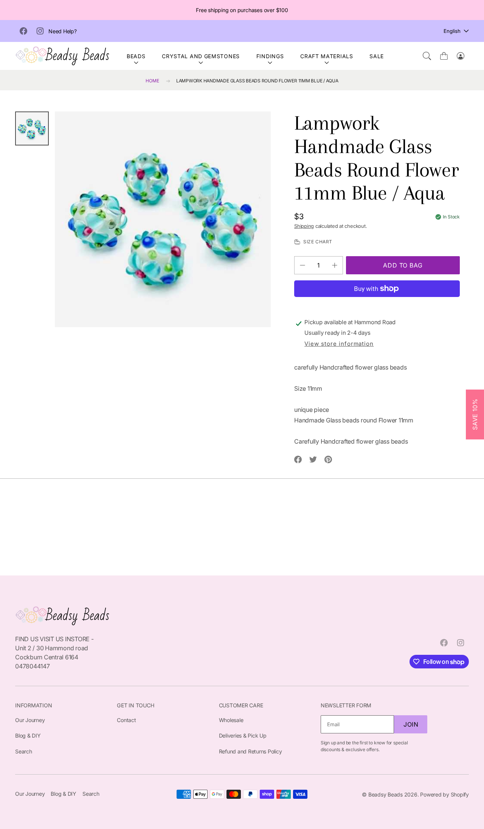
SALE (376, 56)
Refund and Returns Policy (250, 751)
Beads (136, 56)
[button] (427, 56)
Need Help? (62, 31)
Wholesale (231, 720)
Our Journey (30, 720)
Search (23, 751)
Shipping (304, 226)
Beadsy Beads (385, 794)
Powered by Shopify (444, 794)
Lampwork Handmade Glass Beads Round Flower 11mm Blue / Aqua (257, 81)
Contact (126, 720)
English (452, 31)
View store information (339, 343)
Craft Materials (326, 56)
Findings (270, 56)
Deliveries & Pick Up (243, 735)
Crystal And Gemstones (201, 56)
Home (152, 81)
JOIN (411, 724)
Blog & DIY (28, 735)
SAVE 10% (475, 414)
